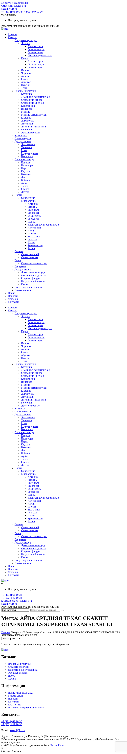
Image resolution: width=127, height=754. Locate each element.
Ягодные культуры (25, 90)
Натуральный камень (33, 281)
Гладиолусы (34, 215)
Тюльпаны (34, 236)
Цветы (18, 194)
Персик (25, 85)
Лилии (31, 230)
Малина (25, 111)
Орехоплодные (23, 138)
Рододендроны (29, 153)
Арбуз (24, 183)
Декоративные (23, 141)
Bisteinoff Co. (56, 745)
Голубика (26, 129)
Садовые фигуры (31, 278)
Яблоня (25, 43)
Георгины (33, 212)
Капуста (25, 162)
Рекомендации (23, 290)
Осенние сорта (36, 49)
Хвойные (26, 147)
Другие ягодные (30, 132)
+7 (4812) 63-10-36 (11, 11)
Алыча (25, 76)
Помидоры (27, 165)
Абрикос (26, 82)
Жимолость (27, 120)
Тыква (24, 186)
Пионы (32, 233)
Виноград (26, 108)
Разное (31, 248)
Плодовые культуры (26, 40)
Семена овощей (30, 254)
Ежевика (26, 117)
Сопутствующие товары (28, 287)
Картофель (21, 135)
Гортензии (34, 218)
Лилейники (34, 227)
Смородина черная (31, 99)
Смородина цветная (32, 102)
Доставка (13, 299)
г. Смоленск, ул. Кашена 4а (16, 600)
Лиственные (28, 144)
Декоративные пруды (33, 272)
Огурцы (25, 171)
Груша (24, 58)
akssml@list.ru (9, 8)
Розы (24, 150)
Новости (13, 296)
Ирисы (32, 221)
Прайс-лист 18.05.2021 (21, 692)
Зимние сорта (35, 52)
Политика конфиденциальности (26, 707)
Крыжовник (28, 105)
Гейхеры (32, 206)
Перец (24, 168)
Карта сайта (14, 704)
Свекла (25, 189)
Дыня (24, 177)
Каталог (12, 37)
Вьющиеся (27, 156)
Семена (19, 251)
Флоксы (32, 239)
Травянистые (35, 245)
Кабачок (25, 180)
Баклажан (26, 174)
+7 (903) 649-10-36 (32, 11)
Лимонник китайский (33, 126)
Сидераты (20, 266)
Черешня (26, 73)
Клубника (26, 93)
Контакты (13, 301)
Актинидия (27, 123)
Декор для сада (23, 269)
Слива (24, 79)
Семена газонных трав (34, 263)
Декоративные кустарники (23, 669)
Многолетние (29, 200)
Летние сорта (35, 46)
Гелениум (33, 209)
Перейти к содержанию (14, 2)
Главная (12, 34)
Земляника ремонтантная (35, 96)
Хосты (31, 242)
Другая (25, 192)
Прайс (11, 293)
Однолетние (28, 197)
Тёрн (24, 88)
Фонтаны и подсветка (33, 275)
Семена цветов (29, 257)
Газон (18, 260)
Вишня (25, 70)
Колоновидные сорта (40, 55)
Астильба (33, 203)
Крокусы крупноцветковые (43, 224)
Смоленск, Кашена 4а (13, 5)
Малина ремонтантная (33, 114)
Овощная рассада (24, 159)
